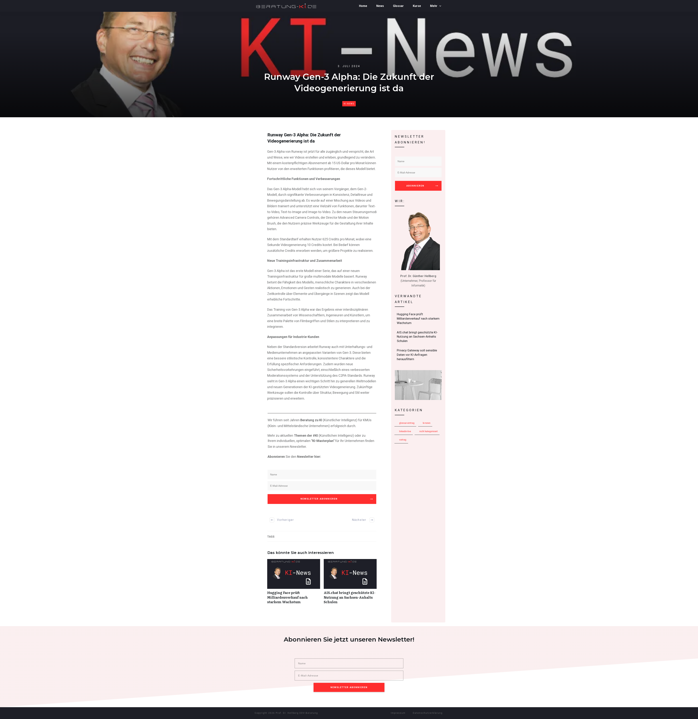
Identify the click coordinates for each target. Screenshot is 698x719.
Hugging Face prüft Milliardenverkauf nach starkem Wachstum (293, 583)
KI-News (349, 104)
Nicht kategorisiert (428, 431)
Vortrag (402, 439)
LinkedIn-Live (405, 431)
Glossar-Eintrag (406, 423)
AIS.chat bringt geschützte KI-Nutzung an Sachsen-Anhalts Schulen (350, 583)
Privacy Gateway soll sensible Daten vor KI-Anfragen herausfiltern (418, 355)
